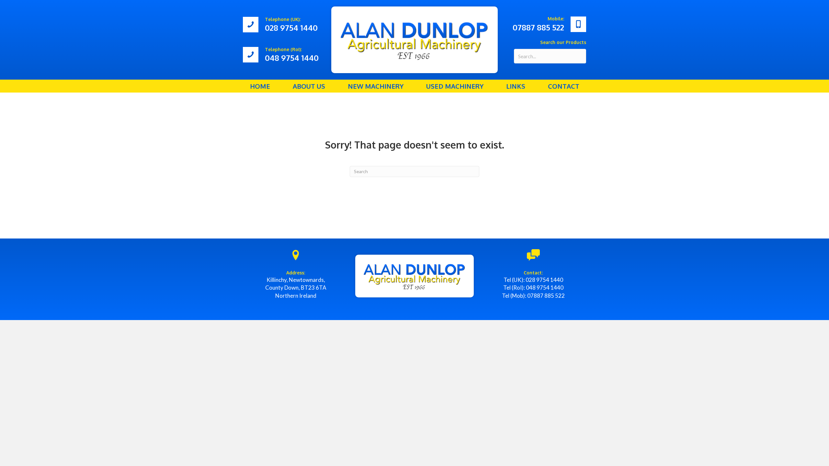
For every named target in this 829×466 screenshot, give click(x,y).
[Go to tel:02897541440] (284, 24)
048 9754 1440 (544, 287)
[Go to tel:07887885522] (545, 24)
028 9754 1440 (544, 279)
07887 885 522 (546, 295)
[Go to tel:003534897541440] (284, 54)
